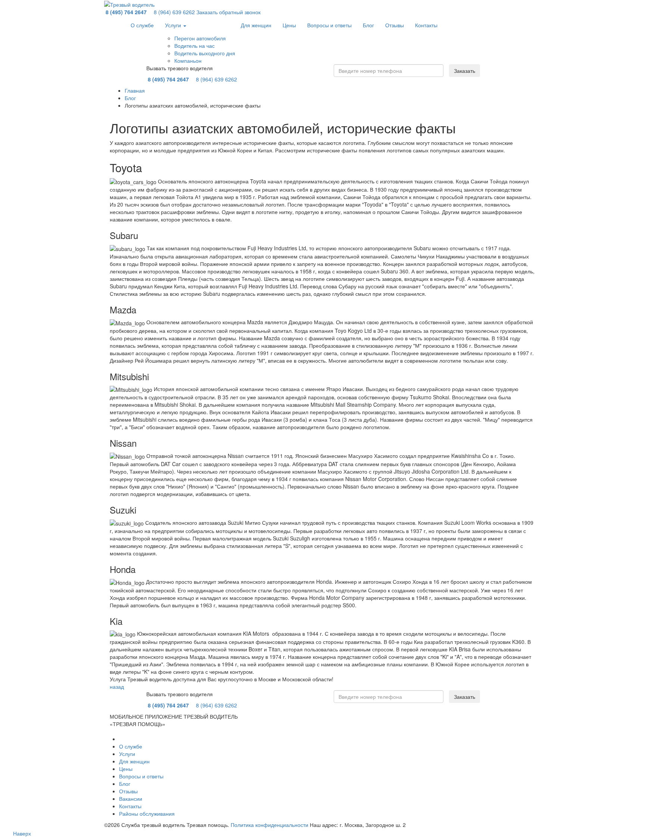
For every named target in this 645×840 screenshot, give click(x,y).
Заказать (464, 70)
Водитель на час (194, 45)
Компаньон (188, 60)
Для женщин (256, 25)
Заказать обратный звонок (228, 12)
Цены (289, 25)
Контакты (426, 25)
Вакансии (130, 798)
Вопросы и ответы (329, 25)
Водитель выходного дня (204, 53)
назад (117, 686)
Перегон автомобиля (200, 38)
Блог (368, 25)
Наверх (22, 833)
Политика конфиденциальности (269, 824)
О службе (142, 25)
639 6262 (174, 12)
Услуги (174, 25)
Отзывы (394, 25)
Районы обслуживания (147, 813)
